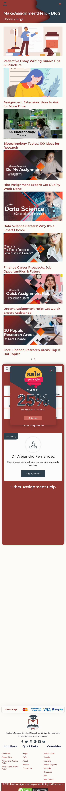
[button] (52, 370)
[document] (33, 395)
